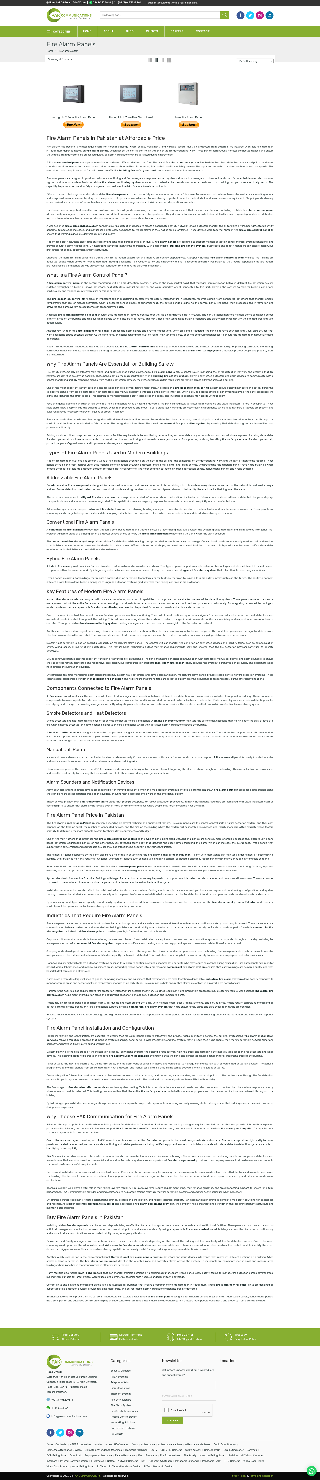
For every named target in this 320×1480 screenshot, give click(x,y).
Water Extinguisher (83, 1466)
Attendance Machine (170, 1444)
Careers (176, 31)
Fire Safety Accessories (124, 1411)
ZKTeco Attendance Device (124, 1466)
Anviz (135, 1444)
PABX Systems (119, 1376)
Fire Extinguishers (121, 1399)
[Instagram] (260, 15)
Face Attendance (125, 1455)
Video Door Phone (253, 1460)
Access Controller (56, 1444)
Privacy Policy (238, 1475)
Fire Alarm (151, 1455)
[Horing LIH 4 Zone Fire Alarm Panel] (131, 93)
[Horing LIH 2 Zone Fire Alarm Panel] (73, 93)
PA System (117, 1433)
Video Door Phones (57, 1466)
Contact (203, 31)
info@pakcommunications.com (69, 1416)
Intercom (51, 1460)
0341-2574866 (60, 1408)
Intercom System (121, 1393)
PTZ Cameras (232, 1460)
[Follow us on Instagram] (70, 1433)
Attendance (148, 1444)
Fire (140, 1455)
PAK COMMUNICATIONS (87, 1475)
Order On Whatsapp (161, 1460)
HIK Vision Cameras (252, 1455)
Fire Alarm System (68, 50)
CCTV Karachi (193, 1449)
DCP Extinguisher (56, 1455)
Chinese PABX (212, 1449)
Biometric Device (120, 1388)
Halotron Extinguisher (212, 1455)
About (109, 31)
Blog (130, 31)
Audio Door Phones (225, 1444)
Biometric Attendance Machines (103, 1449)
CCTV (154, 1449)
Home (87, 31)
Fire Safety (190, 1455)
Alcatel (98, 1444)
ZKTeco (101, 1466)
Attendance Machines (197, 1444)
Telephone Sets (120, 1382)
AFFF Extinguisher (80, 1444)
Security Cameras (121, 1370)
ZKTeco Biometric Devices (159, 1466)
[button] (312, 1471)
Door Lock (76, 1455)
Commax (252, 1449)
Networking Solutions (123, 1422)
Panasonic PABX (211, 1460)
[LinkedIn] (270, 15)
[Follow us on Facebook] (240, 15)
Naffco (111, 1460)
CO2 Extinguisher (234, 1449)
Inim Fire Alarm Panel (188, 117)
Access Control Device (124, 1416)
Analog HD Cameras (116, 1444)
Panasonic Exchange (187, 1460)
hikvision (233, 1455)
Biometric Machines (136, 1449)
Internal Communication (74, 1460)
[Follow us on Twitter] (250, 15)
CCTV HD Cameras (171, 1449)
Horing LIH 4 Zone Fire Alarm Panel (131, 117)
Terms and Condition (261, 1475)
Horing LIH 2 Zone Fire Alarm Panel (73, 117)
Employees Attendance (98, 1455)
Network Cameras (128, 1460)
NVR (143, 1460)
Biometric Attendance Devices (64, 1449)
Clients (152, 31)
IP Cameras (97, 1460)
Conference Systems (123, 1428)
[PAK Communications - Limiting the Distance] (69, 15)
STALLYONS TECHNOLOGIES (213, 1475)
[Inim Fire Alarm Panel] (188, 93)
